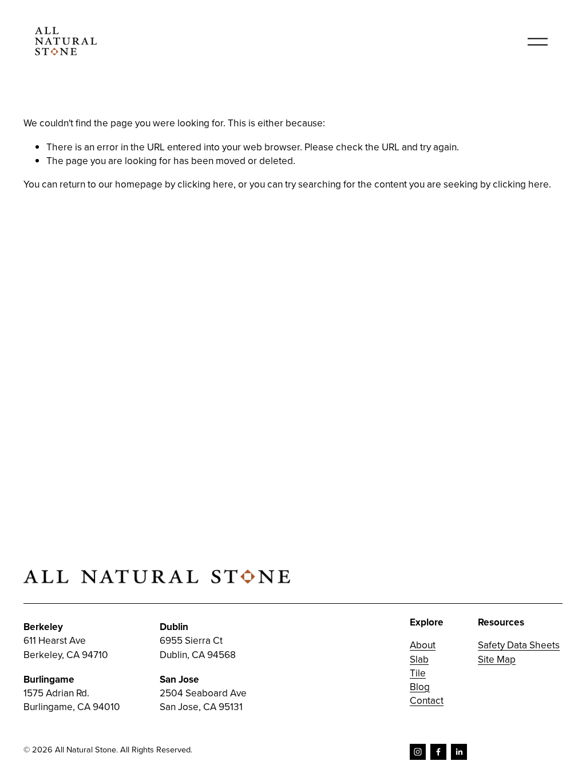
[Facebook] (438, 752)
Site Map (497, 659)
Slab (419, 659)
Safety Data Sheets (519, 645)
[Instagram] (418, 752)
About (422, 645)
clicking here (205, 184)
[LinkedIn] (459, 752)
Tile (418, 673)
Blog (420, 687)
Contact (427, 700)
